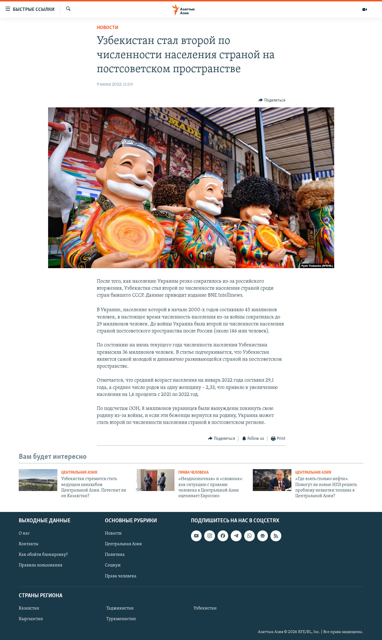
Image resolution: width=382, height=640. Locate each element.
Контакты (28, 544)
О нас (24, 533)
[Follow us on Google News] (262, 535)
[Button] (271, 100)
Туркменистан (121, 619)
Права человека (193, 473)
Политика (115, 554)
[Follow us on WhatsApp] (249, 535)
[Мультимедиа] (364, 9)
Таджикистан (120, 608)
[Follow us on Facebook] (223, 535)
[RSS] (275, 535)
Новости (107, 27)
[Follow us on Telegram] (236, 535)
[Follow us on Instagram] (209, 535)
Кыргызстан (31, 619)
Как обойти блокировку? (43, 554)
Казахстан (29, 608)
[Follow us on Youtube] (196, 535)
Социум (113, 565)
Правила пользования (40, 565)
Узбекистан (205, 608)
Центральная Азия (79, 473)
